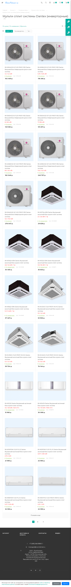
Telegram (35, 570)
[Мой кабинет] (50, 3)
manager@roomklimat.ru (36, 547)
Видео (57, 533)
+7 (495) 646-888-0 (35, 543)
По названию (14, 26)
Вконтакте (31, 570)
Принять (65, 583)
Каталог (6, 533)
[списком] (65, 26)
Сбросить (23, 26)
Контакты (42, 533)
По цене (5, 26)
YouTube (40, 570)
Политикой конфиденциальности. (38, 584)
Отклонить (56, 583)
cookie (41, 582)
